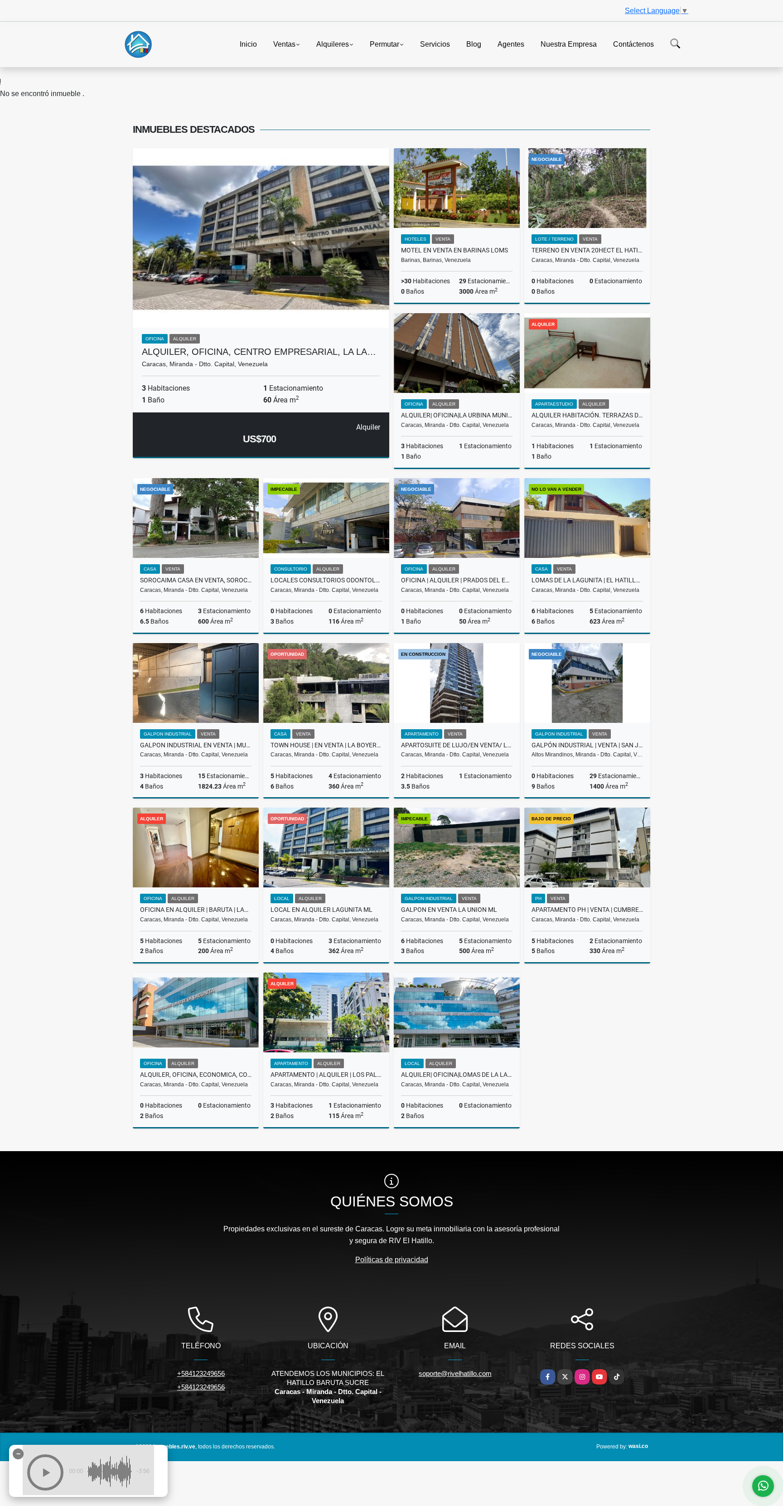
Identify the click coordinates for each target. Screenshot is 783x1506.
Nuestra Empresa (569, 44)
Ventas (284, 44)
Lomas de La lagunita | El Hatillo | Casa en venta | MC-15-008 (587, 580)
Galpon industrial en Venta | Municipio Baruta (195, 745)
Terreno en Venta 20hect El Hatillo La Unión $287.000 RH (587, 250)
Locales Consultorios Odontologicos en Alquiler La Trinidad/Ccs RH (326, 580)
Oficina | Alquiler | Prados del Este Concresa (456, 580)
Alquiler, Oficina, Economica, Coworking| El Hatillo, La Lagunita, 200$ (195, 1074)
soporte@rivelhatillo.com (455, 1373)
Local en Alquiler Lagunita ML (321, 909)
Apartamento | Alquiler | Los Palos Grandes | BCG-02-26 (326, 1074)
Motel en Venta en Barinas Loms (454, 250)
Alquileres (332, 44)
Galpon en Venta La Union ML (449, 909)
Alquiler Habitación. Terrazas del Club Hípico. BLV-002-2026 (587, 415)
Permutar (384, 44)
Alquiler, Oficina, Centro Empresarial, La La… (259, 352)
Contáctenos (633, 44)
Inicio (248, 44)
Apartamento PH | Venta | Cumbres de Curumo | (587, 909)
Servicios (435, 44)
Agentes (511, 44)
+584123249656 (201, 1373)
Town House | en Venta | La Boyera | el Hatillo (326, 745)
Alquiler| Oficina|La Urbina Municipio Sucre (456, 415)
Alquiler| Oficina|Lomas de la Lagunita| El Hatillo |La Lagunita (456, 1074)
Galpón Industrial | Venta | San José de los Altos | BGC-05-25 (587, 745)
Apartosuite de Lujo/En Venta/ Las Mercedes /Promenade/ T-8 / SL (456, 745)
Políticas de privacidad (391, 1260)
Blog (473, 44)
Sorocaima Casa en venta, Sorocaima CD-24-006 (195, 580)
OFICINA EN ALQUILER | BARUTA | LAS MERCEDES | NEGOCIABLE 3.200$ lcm (195, 909)
